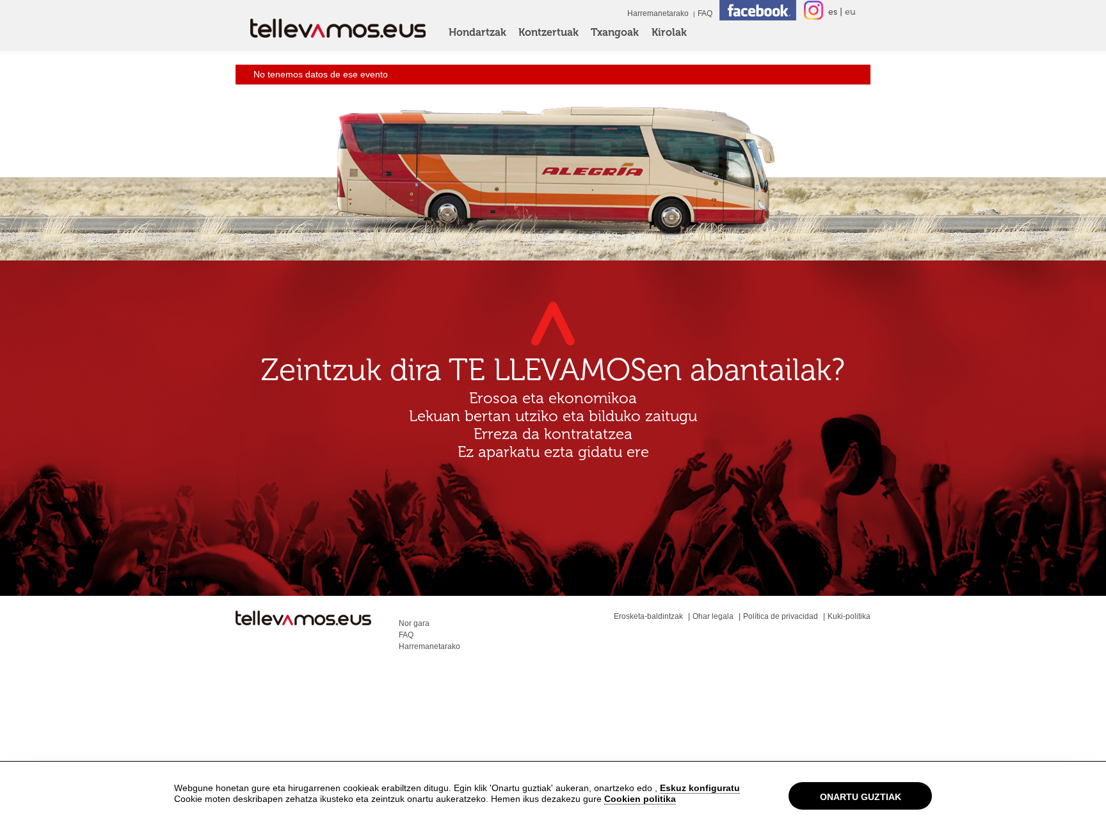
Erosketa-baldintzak (648, 616)
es (832, 11)
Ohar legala (713, 616)
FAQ (705, 13)
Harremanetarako (658, 13)
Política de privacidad (780, 616)
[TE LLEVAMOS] (303, 621)
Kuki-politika (849, 616)
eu (850, 11)
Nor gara (414, 623)
